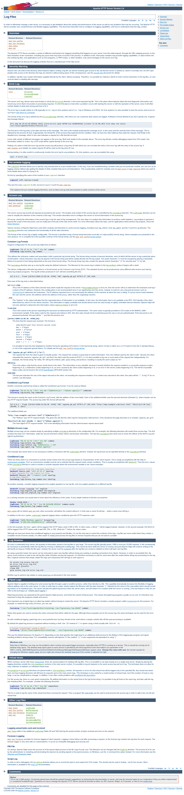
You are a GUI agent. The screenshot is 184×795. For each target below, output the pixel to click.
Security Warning (166, 19)
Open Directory (13, 224)
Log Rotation (164, 30)
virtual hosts (39, 662)
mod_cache (12, 511)
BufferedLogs (32, 710)
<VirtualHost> (37, 664)
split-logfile (89, 693)
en (138, 20)
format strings (95, 237)
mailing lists (147, 781)
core (11, 92)
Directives (158, 5)
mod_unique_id (14, 148)
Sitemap (179, 5)
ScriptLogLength (33, 722)
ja (146, 20)
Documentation (28, 12)
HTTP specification (46, 370)
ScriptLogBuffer (33, 720)
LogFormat (28, 206)
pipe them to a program (25, 113)
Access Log (164, 28)
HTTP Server (16, 12)
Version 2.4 (40, 12)
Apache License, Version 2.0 (28, 791)
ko (150, 20)
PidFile (29, 715)
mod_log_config (16, 41)
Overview (163, 17)
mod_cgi (12, 48)
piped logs (47, 575)
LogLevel (28, 97)
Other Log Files (165, 39)
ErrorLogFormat (31, 94)
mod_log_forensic (17, 44)
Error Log (163, 22)
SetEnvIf (28, 208)
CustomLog (28, 203)
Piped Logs (164, 33)
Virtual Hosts (164, 36)
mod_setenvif (15, 206)
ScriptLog (30, 718)
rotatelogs (132, 601)
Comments (164, 45)
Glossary (171, 5)
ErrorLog (28, 92)
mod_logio (13, 46)
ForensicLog (31, 713)
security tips (98, 73)
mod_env (32, 511)
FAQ (165, 5)
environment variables (16, 462)
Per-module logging (167, 25)
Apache (6, 12)
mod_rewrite (134, 169)
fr (143, 20)
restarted (67, 549)
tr (154, 20)
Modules (151, 5)
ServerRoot (111, 265)
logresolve (18, 292)
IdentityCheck (61, 305)
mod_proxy (122, 169)
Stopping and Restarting (17, 754)
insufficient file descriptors (85, 675)
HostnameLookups (90, 288)
